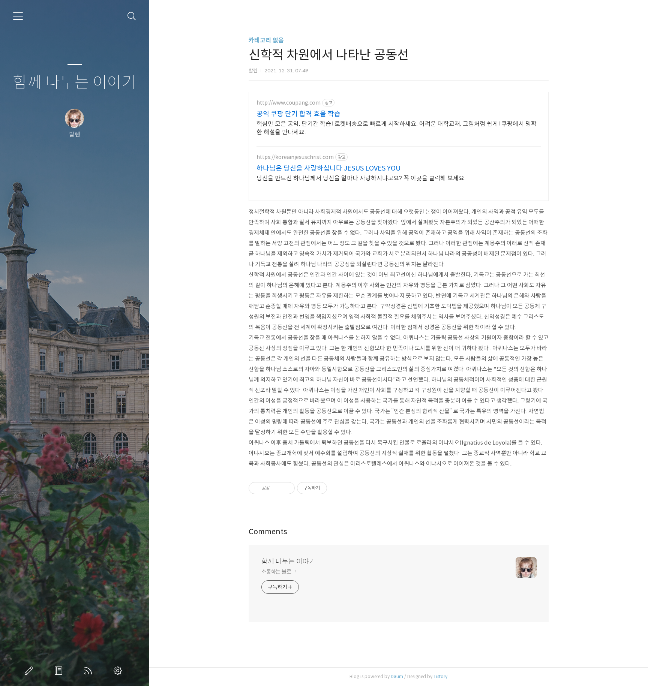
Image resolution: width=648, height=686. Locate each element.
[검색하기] (132, 16)
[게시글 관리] (286, 488)
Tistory (440, 676)
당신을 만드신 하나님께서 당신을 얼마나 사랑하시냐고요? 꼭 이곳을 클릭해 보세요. (361, 178)
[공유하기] (277, 488)
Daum (397, 676)
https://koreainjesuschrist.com (295, 157)
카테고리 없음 (266, 40)
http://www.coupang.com (288, 103)
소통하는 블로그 (278, 571)
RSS (90, 670)
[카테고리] (18, 16)
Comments (268, 531)
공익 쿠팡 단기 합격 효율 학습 (298, 114)
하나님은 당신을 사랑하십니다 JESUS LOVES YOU (328, 168)
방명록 (60, 670)
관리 (119, 670)
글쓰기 (30, 670)
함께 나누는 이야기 (74, 82)
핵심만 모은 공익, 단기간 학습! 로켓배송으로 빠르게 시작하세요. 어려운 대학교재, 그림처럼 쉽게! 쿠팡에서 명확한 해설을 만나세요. (396, 128)
